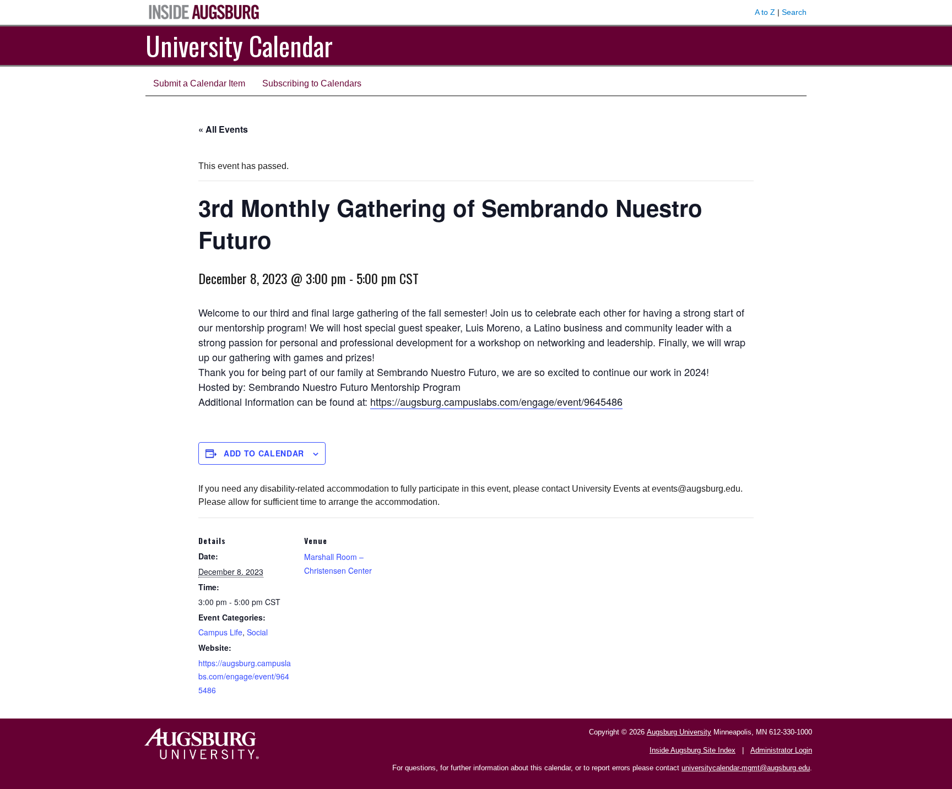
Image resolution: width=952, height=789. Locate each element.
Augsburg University (679, 732)
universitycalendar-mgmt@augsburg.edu (745, 768)
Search (794, 12)
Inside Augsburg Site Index (692, 750)
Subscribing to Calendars (311, 83)
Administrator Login (781, 750)
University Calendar (239, 45)
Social (257, 632)
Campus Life (220, 632)
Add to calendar (264, 453)
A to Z (765, 12)
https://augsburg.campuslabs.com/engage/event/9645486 (496, 401)
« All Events (223, 129)
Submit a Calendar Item (199, 83)
